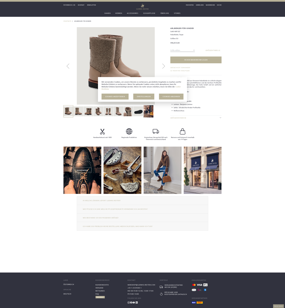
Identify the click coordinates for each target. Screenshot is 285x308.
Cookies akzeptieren (115, 96)
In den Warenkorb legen (196, 60)
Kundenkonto (102, 285)
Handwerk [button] (82, 170)
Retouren (100, 291)
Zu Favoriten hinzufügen (180, 71)
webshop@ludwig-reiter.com (141, 285)
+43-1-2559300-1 (135, 288)
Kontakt (81, 5)
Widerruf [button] (100, 297)
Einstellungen (144, 96)
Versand (99, 288)
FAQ (97, 294)
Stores (177, 13)
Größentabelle (213, 50)
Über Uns (165, 13)
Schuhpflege (149, 13)
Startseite (67, 21)
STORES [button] (202, 170)
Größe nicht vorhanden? (180, 67)
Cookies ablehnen (171, 96)
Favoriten (190, 5)
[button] (67, 66)
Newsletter (91, 5)
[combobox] (182, 49)
